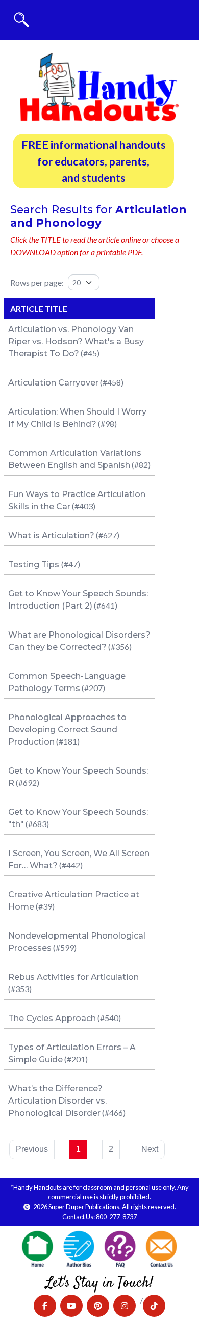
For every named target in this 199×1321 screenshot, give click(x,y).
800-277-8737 (116, 1217)
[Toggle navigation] (21, 20)
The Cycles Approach (52, 1018)
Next (149, 1149)
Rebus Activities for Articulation (73, 977)
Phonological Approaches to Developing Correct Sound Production (67, 729)
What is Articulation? (51, 535)
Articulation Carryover (53, 383)
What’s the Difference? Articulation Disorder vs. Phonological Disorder (57, 1101)
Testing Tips (34, 564)
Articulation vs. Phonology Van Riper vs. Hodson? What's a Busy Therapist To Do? (76, 341)
